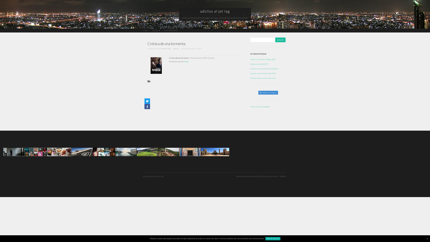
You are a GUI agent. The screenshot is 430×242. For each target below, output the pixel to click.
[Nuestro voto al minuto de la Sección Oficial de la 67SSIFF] (104, 151)
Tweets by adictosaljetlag (259, 107)
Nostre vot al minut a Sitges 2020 (262, 59)
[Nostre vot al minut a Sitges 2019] (36, 151)
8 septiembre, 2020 (164, 48)
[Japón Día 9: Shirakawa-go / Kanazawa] (147, 151)
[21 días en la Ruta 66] (82, 151)
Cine (145, 30)
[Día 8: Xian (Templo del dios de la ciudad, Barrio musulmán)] (190, 151)
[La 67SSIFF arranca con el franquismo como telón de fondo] (126, 151)
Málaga (186, 61)
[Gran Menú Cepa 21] (59, 151)
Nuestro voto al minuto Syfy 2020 (263, 73)
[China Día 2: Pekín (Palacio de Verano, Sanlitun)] (168, 151)
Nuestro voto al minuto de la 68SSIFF (264, 69)
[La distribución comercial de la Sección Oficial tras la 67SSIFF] (13, 151)
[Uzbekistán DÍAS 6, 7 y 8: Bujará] (215, 151)
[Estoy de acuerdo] (427, 239)
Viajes (155, 30)
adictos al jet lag (215, 11)
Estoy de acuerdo (273, 238)
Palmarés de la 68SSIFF (259, 64)
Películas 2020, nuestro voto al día (263, 78)
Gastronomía (171, 30)
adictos (176, 48)
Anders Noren (249, 176)
